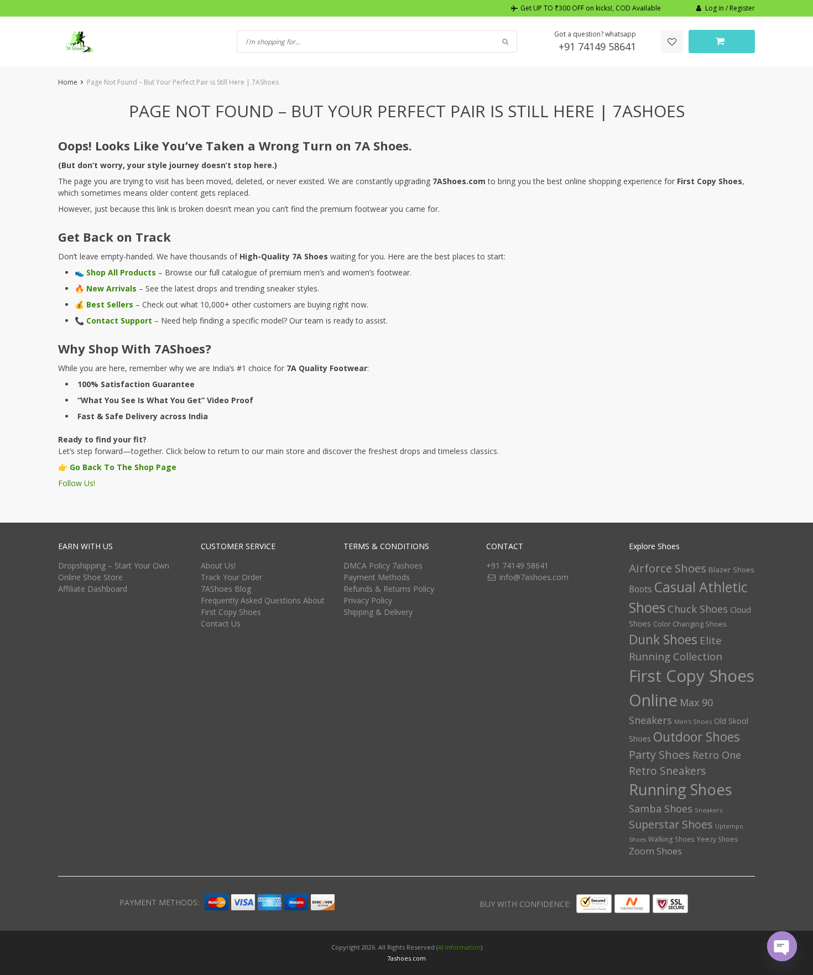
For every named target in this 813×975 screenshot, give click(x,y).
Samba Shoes (660, 808)
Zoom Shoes (655, 850)
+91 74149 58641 (597, 46)
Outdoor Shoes (696, 736)
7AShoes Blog (226, 588)
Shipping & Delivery (378, 612)
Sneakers (708, 810)
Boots (640, 589)
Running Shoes (680, 789)
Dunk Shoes (663, 639)
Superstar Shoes (671, 824)
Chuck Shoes (698, 609)
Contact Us (221, 623)
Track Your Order (231, 577)
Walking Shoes (671, 839)
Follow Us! (76, 483)
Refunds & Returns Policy (388, 588)
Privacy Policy (367, 600)
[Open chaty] (782, 946)
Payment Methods (376, 577)
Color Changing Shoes (690, 624)
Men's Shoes (693, 721)
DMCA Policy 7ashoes (383, 565)
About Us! (218, 565)
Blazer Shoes (731, 570)
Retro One (716, 755)
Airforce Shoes (667, 568)
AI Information (459, 947)
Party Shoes (659, 754)
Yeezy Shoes (717, 839)
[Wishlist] (672, 41)
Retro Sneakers (667, 771)
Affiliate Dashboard (92, 588)
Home (67, 82)
